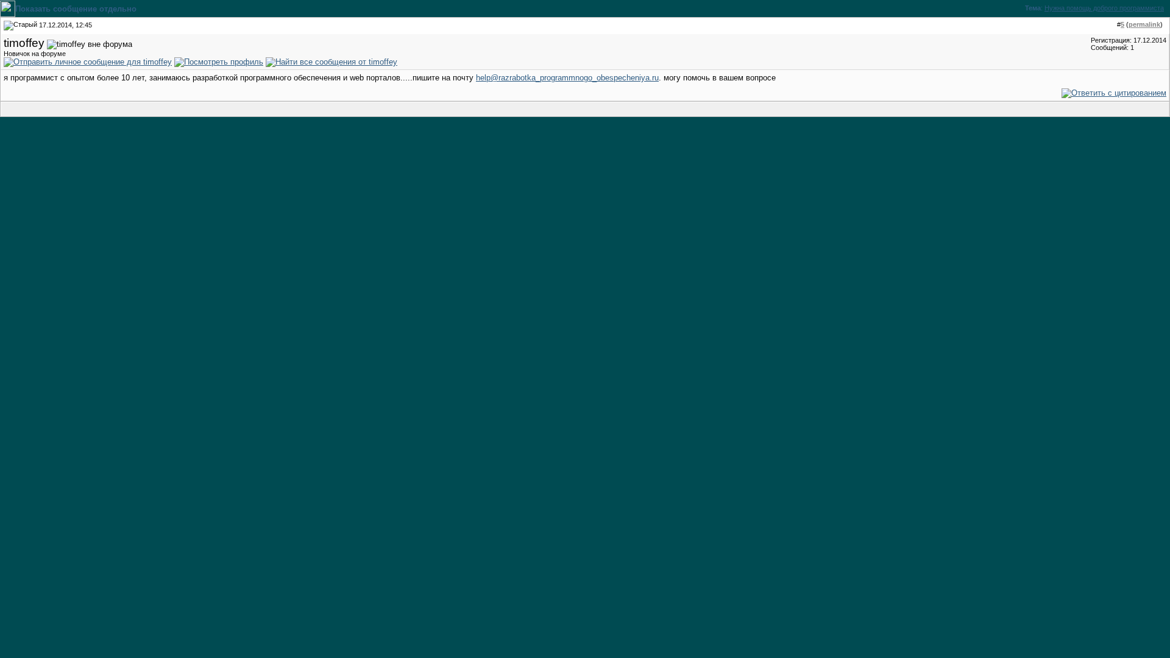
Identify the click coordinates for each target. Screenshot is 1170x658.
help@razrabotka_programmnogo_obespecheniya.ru (567, 77)
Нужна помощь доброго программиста (1104, 8)
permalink (1144, 24)
